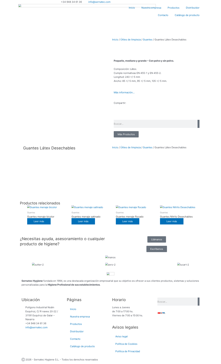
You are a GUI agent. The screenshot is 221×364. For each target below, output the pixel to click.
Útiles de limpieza (130, 39)
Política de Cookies (126, 343)
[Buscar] (198, 124)
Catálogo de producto (187, 15)
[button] (115, 115)
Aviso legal (121, 336)
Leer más (39, 221)
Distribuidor (192, 7)
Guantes (147, 39)
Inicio (132, 7)
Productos (173, 7)
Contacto (163, 15)
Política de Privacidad (127, 351)
